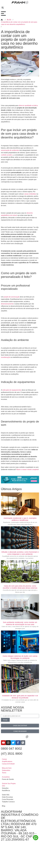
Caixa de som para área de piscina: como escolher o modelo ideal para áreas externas (20, 587)
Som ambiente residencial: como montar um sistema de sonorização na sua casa (20, 623)
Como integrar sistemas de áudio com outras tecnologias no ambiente (20, 657)
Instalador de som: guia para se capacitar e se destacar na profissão (20, 697)
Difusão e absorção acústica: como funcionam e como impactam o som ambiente (20, 553)
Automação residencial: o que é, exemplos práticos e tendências (20, 519)
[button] (2, 7)
